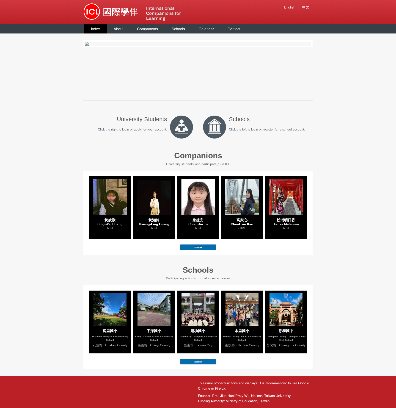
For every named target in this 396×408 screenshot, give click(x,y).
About (118, 28)
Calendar (206, 28)
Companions (147, 28)
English (289, 7)
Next (317, 43)
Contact (234, 28)
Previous (78, 43)
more (198, 247)
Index (95, 28)
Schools (178, 28)
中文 (305, 7)
